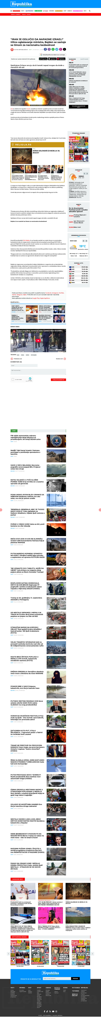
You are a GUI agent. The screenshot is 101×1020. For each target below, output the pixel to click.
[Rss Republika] (50, 1011)
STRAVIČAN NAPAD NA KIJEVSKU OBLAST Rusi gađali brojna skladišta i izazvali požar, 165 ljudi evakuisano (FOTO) (26, 630)
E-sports (39, 1004)
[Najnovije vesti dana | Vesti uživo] (38, 10)
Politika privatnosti (84, 1000)
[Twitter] (64, 49)
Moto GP (39, 999)
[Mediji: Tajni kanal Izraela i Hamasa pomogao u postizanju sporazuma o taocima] (56, 455)
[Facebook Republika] (45, 1011)
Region (24, 14)
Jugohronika (22, 991)
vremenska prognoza (78, 235)
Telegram (19, 294)
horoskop (78, 170)
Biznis (65, 987)
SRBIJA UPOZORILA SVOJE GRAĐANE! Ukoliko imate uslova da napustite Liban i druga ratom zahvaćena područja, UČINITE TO (45, 308)
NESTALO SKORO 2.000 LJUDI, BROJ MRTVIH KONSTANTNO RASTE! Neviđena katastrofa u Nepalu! (27, 821)
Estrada (48, 990)
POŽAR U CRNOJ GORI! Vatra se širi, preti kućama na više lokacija (27, 525)
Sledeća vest (59, 358)
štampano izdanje (78, 133)
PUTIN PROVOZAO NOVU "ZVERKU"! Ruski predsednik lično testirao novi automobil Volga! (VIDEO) (26, 776)
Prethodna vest (18, 358)
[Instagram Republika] (56, 1011)
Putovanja (76, 987)
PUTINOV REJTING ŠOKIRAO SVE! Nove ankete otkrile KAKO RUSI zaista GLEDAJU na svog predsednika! (27, 703)
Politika (41, 312)
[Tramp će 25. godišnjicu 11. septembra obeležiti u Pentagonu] (56, 603)
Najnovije (72, 59)
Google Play (36, 298)
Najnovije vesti (17, 879)
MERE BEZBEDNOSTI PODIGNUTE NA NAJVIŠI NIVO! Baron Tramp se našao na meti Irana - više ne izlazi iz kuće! (27, 835)
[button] (84, 173)
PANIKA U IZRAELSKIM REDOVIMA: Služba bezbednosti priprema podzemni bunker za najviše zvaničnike (18, 317)
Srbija (12, 990)
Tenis (38, 995)
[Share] (48, 436)
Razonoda (48, 995)
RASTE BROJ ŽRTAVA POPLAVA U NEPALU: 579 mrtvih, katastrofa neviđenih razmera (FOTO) (24, 658)
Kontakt (83, 997)
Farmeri (56, 993)
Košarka (39, 994)
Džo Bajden (26, 240)
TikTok (14, 294)
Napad (27, 355)
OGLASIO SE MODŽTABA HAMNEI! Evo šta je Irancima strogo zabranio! (26, 805)
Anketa (78, 204)
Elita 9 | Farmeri (57, 988)
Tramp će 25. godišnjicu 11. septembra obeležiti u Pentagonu (26, 599)
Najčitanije (84, 59)
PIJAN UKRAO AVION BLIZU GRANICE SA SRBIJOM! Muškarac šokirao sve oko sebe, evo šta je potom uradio (27, 496)
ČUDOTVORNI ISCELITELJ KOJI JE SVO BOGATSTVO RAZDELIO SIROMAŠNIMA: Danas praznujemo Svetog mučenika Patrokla (31, 177)
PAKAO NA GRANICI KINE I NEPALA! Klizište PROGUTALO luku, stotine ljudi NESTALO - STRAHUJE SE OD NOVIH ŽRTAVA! (27, 866)
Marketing (84, 998)
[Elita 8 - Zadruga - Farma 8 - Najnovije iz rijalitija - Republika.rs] (78, 11)
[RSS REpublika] (53, 1011)
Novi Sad (73, 241)
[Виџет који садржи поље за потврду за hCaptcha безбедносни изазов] (22, 379)
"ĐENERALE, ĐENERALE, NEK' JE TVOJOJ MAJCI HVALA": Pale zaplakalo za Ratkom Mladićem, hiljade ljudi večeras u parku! (28, 512)
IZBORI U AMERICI (15, 14)
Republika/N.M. (23, 49)
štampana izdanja (20, 937)
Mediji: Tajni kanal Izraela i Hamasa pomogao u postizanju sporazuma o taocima (25, 452)
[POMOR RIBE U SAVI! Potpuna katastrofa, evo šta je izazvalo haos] (56, 691)
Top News (75, 991)
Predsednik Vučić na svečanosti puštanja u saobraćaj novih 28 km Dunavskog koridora (78, 66)
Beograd (13, 991)
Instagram (55, 293)
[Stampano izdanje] (78, 149)
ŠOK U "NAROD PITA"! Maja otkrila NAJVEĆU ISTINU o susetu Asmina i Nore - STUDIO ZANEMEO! (78, 100)
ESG (64, 991)
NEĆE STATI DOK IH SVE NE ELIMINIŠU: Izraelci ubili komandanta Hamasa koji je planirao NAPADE (27, 540)
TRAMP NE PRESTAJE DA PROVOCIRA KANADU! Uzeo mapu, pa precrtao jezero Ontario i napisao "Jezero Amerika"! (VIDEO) (28, 748)
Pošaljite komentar (58, 379)
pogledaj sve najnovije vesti (78, 107)
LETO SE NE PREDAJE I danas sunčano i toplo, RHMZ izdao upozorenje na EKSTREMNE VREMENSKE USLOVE (77, 74)
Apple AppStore (45, 298)
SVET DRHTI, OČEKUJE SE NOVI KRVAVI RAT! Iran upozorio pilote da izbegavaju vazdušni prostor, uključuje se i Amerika (18, 308)
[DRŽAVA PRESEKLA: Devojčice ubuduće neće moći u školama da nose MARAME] (56, 677)
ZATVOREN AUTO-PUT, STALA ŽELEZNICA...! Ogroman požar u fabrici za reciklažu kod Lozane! (27, 732)
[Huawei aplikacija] (61, 58)
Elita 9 (40, 924)
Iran (12, 109)
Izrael (28, 109)
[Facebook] (45, 49)
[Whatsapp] (53, 49)
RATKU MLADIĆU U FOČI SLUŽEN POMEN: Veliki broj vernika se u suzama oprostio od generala (27, 482)
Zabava (69, 10)
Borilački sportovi (39, 997)
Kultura (47, 994)
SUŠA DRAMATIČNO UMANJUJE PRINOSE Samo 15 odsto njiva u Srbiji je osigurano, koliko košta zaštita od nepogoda (78, 928)
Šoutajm (39, 1003)
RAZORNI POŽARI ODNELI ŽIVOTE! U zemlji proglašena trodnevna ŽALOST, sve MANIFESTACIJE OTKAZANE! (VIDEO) (27, 850)
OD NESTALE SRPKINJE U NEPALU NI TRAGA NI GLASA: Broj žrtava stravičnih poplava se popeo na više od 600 (27, 614)
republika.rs (49, 1015)
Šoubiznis (48, 993)
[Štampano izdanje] (20, 952)
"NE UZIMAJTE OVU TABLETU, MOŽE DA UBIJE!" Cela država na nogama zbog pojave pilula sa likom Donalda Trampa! (27, 570)
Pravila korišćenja (83, 992)
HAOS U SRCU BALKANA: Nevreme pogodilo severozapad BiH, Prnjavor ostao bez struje (26, 467)
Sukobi (28, 14)
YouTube (61, 293)
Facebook (48, 293)
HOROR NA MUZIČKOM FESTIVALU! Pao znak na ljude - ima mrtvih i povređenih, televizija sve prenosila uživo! (27, 717)
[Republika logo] (21, 3)
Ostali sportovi (39, 1001)
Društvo (13, 994)
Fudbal (39, 990)
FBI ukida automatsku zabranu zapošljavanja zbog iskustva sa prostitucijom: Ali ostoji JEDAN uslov (26, 437)
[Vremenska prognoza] (73, 247)
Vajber (25, 294)
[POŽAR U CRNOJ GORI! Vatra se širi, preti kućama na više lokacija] (56, 529)
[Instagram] (60, 49)
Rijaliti (47, 991)
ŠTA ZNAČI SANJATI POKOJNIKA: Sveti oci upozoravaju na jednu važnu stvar (43, 177)
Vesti (22, 10)
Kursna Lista (78, 263)
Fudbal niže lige (40, 992)
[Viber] (49, 49)
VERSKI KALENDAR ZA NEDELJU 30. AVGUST (46, 152)
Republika (84, 987)
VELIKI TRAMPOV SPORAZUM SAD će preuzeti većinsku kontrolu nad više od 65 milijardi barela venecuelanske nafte (27, 644)
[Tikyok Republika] (47, 1011)
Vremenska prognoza (44, 900)
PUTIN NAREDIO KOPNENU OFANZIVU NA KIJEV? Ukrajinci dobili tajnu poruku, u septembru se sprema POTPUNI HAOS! (28, 555)
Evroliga (39, 1006)
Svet (65, 10)
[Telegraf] (56, 49)
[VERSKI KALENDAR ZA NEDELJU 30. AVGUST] (22, 156)
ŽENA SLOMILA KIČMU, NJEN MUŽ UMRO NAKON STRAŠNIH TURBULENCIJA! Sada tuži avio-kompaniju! (27, 762)
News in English (75, 995)
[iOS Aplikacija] (52, 58)
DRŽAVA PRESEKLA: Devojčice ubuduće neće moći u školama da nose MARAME (27, 672)
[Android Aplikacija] (43, 58)
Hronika (51, 10)
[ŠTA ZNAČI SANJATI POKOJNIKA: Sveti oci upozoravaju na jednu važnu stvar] (44, 169)
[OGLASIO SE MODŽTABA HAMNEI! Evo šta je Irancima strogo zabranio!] (56, 809)
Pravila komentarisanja (85, 995)
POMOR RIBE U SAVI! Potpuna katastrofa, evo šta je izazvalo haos (25, 687)
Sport (39, 987)
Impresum (84, 990)
